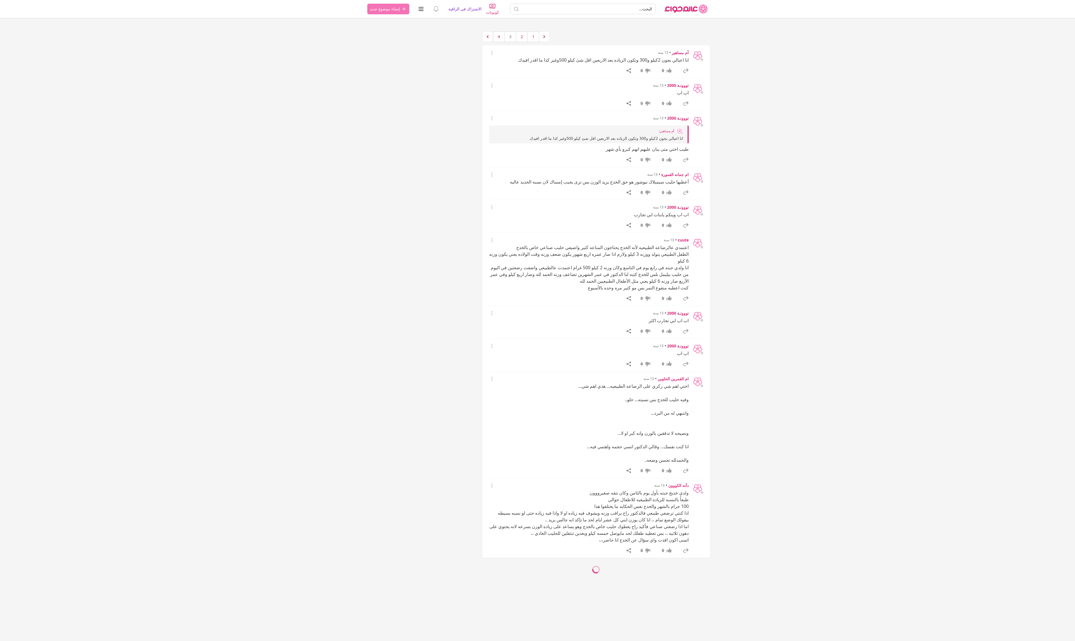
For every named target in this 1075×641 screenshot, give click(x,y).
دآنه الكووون (678, 485)
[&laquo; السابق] (544, 36)
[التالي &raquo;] (487, 36)
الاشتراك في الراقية (465, 8)
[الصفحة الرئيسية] (686, 8)
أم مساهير (680, 52)
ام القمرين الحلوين (673, 378)
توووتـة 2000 (678, 85)
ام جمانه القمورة (675, 174)
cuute (683, 240)
